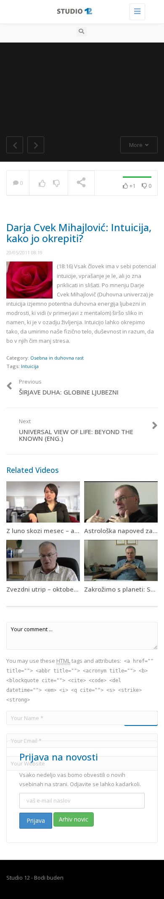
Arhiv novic (73, 819)
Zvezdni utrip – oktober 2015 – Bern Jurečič (70, 589)
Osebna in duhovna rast (57, 358)
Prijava (35, 820)
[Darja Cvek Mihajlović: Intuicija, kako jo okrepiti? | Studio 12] (80, 10)
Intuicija (30, 366)
